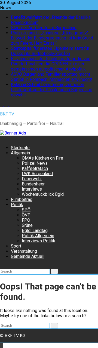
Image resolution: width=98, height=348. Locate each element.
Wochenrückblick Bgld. (43, 194)
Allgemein (20, 152)
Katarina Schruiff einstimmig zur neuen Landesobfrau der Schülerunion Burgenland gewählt (51, 89)
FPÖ (26, 220)
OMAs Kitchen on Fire (42, 158)
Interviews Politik (38, 240)
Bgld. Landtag (35, 230)
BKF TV (7, 114)
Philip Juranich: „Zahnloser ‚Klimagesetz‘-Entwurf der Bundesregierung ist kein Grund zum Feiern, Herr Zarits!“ (52, 38)
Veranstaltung (24, 251)
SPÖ (26, 209)
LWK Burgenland (37, 173)
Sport (16, 246)
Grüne (27, 225)
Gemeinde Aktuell (27, 256)
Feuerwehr (32, 178)
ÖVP (26, 215)
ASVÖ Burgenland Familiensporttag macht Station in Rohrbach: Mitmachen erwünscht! (51, 77)
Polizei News (35, 163)
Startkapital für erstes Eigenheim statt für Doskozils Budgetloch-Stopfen (50, 51)
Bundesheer (33, 184)
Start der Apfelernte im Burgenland (43, 27)
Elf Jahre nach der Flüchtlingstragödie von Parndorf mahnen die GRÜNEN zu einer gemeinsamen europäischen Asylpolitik (50, 64)
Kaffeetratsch (35, 168)
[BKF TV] (1, 138)
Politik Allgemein (38, 235)
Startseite (20, 147)
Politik (17, 204)
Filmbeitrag (21, 199)
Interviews (32, 189)
